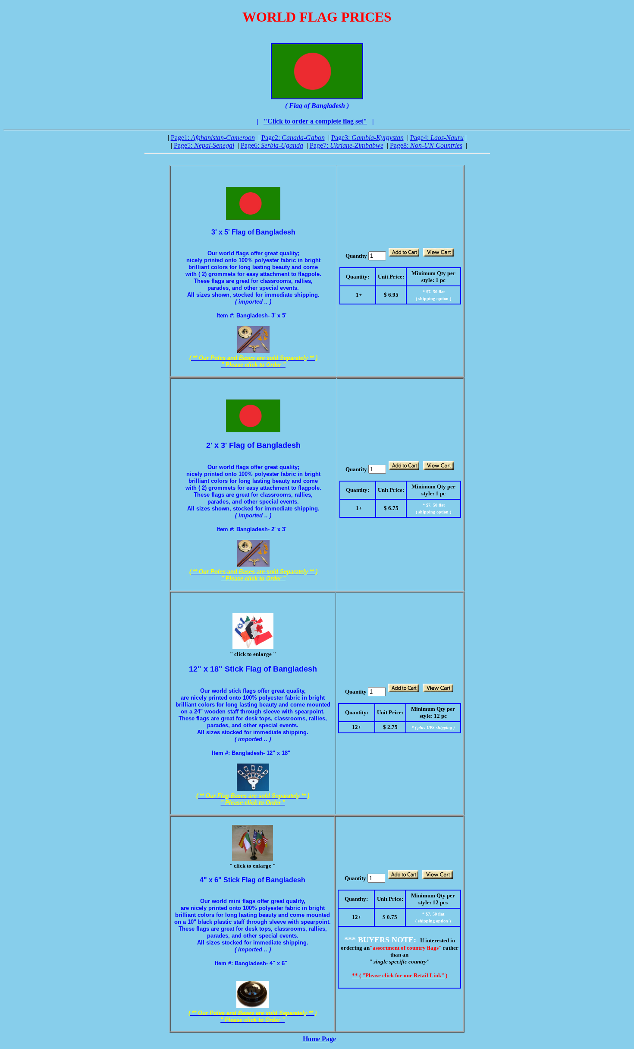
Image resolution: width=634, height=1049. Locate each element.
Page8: (426, 145)
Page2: (293, 137)
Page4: (437, 137)
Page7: (346, 145)
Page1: (213, 137)
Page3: (367, 137)
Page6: (272, 145)
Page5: (204, 145)
